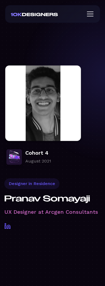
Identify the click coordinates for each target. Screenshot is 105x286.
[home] (43, 14)
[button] (89, 14)
